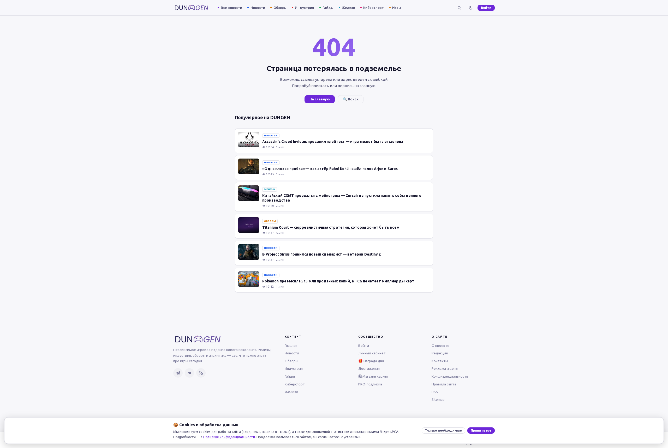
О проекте (440, 345)
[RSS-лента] (201, 373)
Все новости (231, 7)
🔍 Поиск (351, 99)
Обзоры (280, 7)
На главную (319, 99)
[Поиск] (459, 8)
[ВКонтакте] (189, 373)
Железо (348, 7)
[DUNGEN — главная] (191, 7)
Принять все (481, 430)
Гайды (328, 7)
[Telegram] (178, 373)
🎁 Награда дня (371, 361)
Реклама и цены (445, 368)
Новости (257, 7)
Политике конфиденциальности (229, 437)
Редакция (440, 353)
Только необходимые (443, 430)
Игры (396, 7)
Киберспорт (373, 7)
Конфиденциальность (450, 376)
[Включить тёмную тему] (470, 8)
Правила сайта (444, 384)
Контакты (440, 361)
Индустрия (304, 7)
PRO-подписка (370, 384)
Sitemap (438, 399)
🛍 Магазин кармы (373, 376)
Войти (486, 7)
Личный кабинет (372, 353)
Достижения (369, 368)
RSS (435, 392)
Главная (291, 345)
